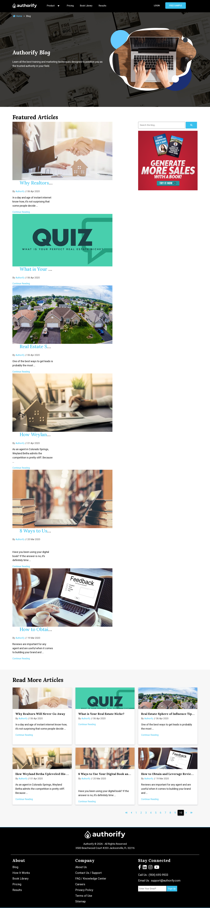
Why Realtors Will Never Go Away (40, 714)
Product (51, 5)
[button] (140, 867)
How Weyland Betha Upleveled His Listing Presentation (55, 774)
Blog (15, 867)
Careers (80, 884)
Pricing (70, 5)
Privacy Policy (84, 890)
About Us (81, 867)
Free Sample (175, 5)
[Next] (186, 813)
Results (102, 5)
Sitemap (80, 901)
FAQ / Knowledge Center (90, 878)
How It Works (21, 873)
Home (19, 16)
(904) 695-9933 (158, 875)
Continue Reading (21, 212)
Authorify (20, 191)
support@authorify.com (165, 880)
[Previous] (126, 813)
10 (180, 812)
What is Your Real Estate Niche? (101, 714)
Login (157, 5)
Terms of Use (83, 895)
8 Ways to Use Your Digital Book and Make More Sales (117, 774)
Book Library (86, 5)
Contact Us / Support (88, 873)
